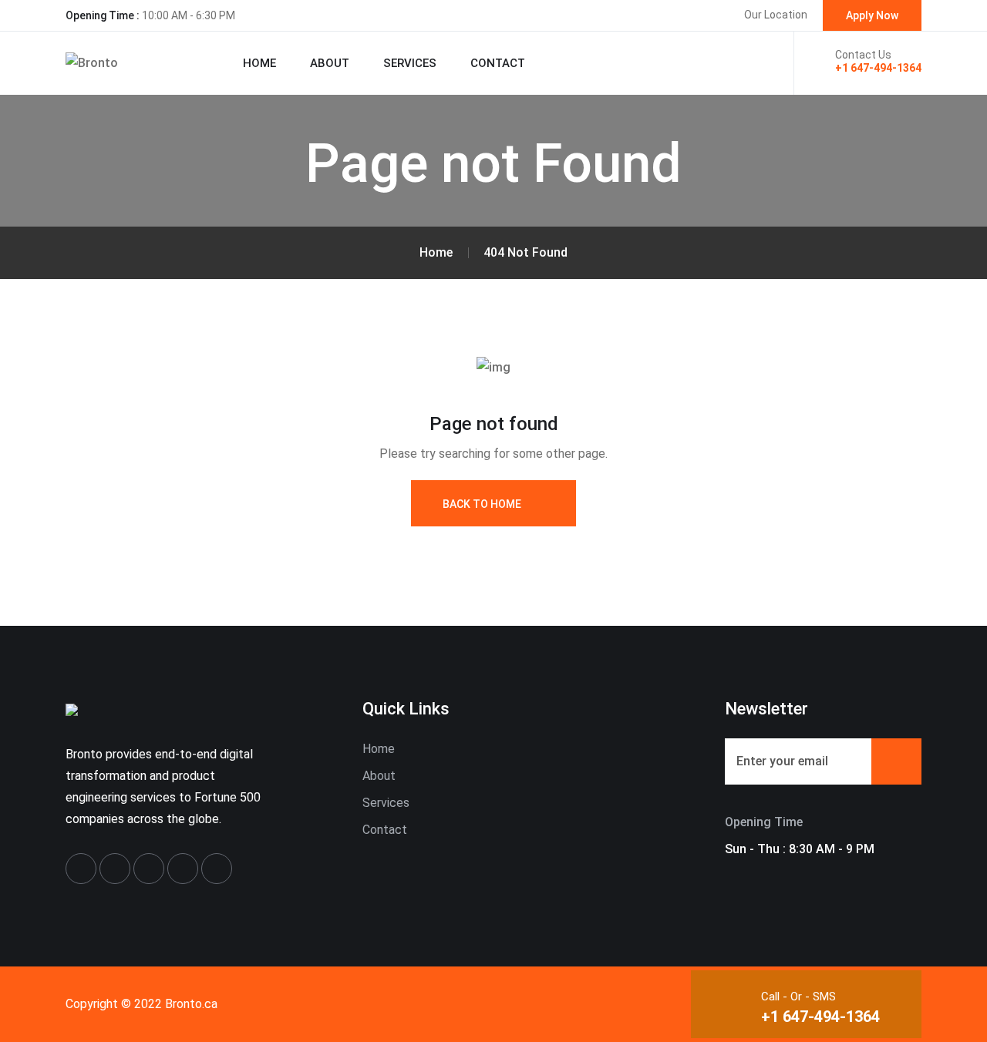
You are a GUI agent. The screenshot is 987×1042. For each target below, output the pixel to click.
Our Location (775, 14)
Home (259, 63)
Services (409, 63)
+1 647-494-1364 (878, 68)
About (329, 63)
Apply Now (872, 15)
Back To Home (482, 504)
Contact (497, 63)
